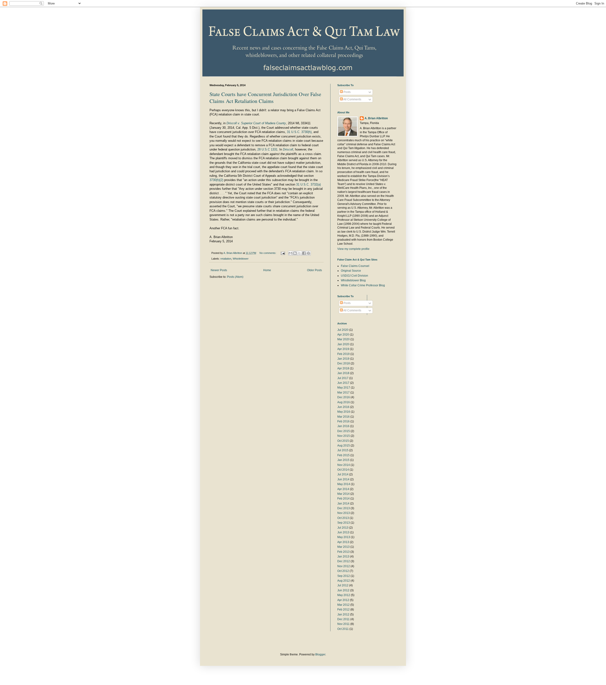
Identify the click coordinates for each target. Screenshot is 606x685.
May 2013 (343, 537)
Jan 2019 (343, 358)
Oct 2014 (343, 469)
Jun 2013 (343, 532)
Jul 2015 (342, 450)
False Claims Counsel (355, 266)
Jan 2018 (343, 373)
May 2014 (343, 484)
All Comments (352, 99)
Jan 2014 (343, 503)
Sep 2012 (343, 576)
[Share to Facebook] (304, 253)
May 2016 (343, 411)
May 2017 (343, 387)
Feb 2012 (343, 609)
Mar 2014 (343, 493)
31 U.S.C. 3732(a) (308, 184)
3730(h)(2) (216, 180)
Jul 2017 (342, 378)
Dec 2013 (343, 508)
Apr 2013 (343, 542)
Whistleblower (241, 258)
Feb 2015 (343, 455)
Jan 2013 (343, 556)
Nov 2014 (343, 465)
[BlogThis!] (295, 253)
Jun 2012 (343, 590)
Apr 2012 (343, 600)
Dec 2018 (343, 363)
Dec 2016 (343, 397)
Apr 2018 (343, 368)
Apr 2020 (343, 334)
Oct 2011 (343, 629)
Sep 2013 (343, 522)
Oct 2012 (343, 571)
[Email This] (290, 253)
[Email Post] (283, 253)
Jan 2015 (343, 460)
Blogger (320, 654)
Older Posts (314, 270)
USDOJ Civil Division (354, 275)
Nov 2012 (343, 566)
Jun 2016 (343, 407)
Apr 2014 (343, 489)
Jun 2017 (343, 382)
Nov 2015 (343, 436)
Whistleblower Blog (353, 280)
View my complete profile (353, 249)
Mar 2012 (343, 604)
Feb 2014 (343, 498)
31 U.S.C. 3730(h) (299, 132)
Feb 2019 (343, 354)
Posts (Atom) (235, 276)
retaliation (225, 258)
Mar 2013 (343, 546)
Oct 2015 (343, 440)
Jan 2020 (343, 344)
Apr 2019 (343, 349)
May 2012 (343, 595)
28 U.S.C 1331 (267, 149)
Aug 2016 (343, 402)
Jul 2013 (342, 527)
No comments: (268, 253)
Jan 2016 (343, 426)
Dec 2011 (343, 619)
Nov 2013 (343, 513)
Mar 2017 (343, 392)
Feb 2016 (343, 421)
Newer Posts (219, 270)
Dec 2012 (343, 561)
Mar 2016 (343, 416)
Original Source (351, 270)
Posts (347, 92)
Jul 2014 (342, 474)
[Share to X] (299, 253)
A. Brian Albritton (376, 118)
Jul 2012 (342, 585)
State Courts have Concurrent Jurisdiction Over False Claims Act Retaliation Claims (265, 97)
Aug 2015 (343, 445)
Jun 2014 (343, 479)
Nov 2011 (343, 624)
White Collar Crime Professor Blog (363, 285)
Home (267, 270)
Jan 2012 (343, 614)
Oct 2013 (343, 518)
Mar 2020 (343, 339)
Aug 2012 (343, 580)
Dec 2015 (343, 431)
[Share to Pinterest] (308, 253)
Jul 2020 (342, 329)
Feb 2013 (343, 551)
